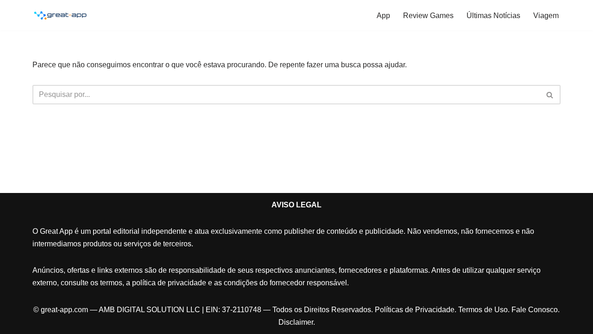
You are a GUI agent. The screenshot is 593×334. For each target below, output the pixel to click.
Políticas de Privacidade (414, 310)
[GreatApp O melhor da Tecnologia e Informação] (60, 15)
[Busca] (550, 94)
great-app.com (64, 310)
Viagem (546, 15)
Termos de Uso (483, 310)
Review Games (428, 15)
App (383, 15)
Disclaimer (295, 322)
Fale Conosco (534, 310)
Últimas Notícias (493, 15)
